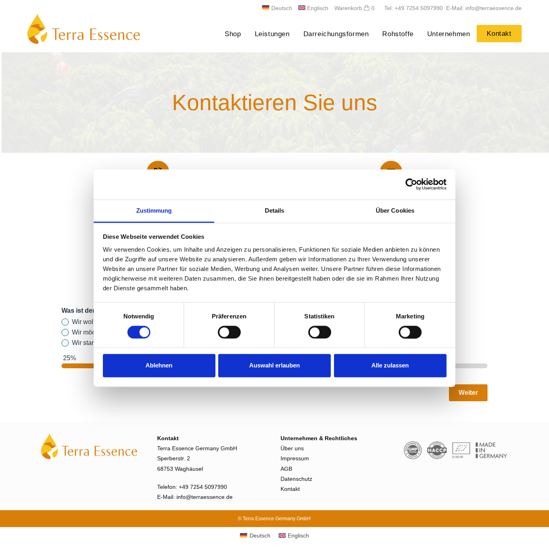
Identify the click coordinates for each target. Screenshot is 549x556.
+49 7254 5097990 (203, 487)
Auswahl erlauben (274, 365)
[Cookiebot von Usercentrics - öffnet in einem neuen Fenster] (411, 184)
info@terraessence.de (204, 497)
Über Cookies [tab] (395, 210)
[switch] (229, 332)
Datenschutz (296, 479)
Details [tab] (275, 210)
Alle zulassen (390, 365)
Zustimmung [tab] (154, 210)
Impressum (295, 458)
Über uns (292, 448)
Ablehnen (158, 365)
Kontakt (290, 489)
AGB (286, 469)
